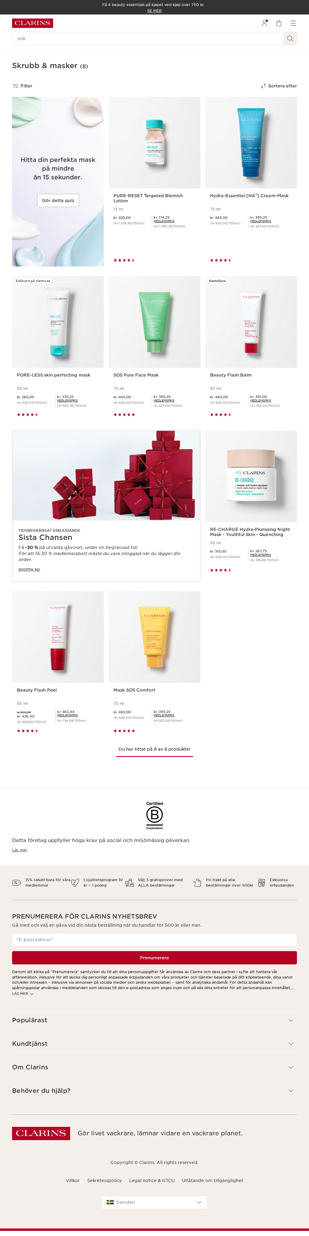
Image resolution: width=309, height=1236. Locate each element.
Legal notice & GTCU (152, 1180)
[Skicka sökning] (290, 38)
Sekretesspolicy (104, 1180)
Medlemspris (164, 221)
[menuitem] (264, 23)
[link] (164, 221)
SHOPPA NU (29, 569)
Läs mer (19, 850)
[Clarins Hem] (32, 23)
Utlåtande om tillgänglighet (212, 1180)
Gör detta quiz (58, 200)
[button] (154, 1020)
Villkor (73, 1180)
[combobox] (154, 1202)
